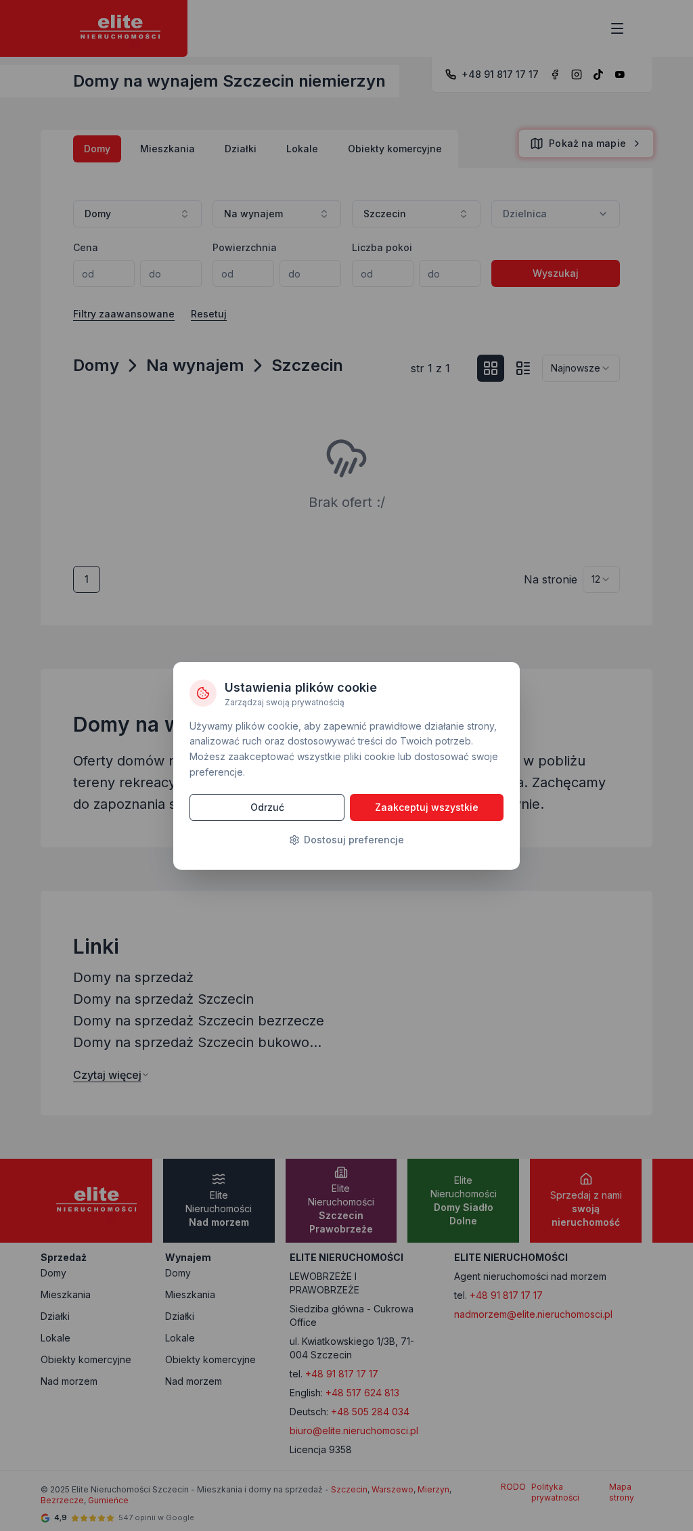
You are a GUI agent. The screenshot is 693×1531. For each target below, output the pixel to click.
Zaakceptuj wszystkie (426, 807)
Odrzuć (267, 807)
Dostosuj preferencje (354, 839)
